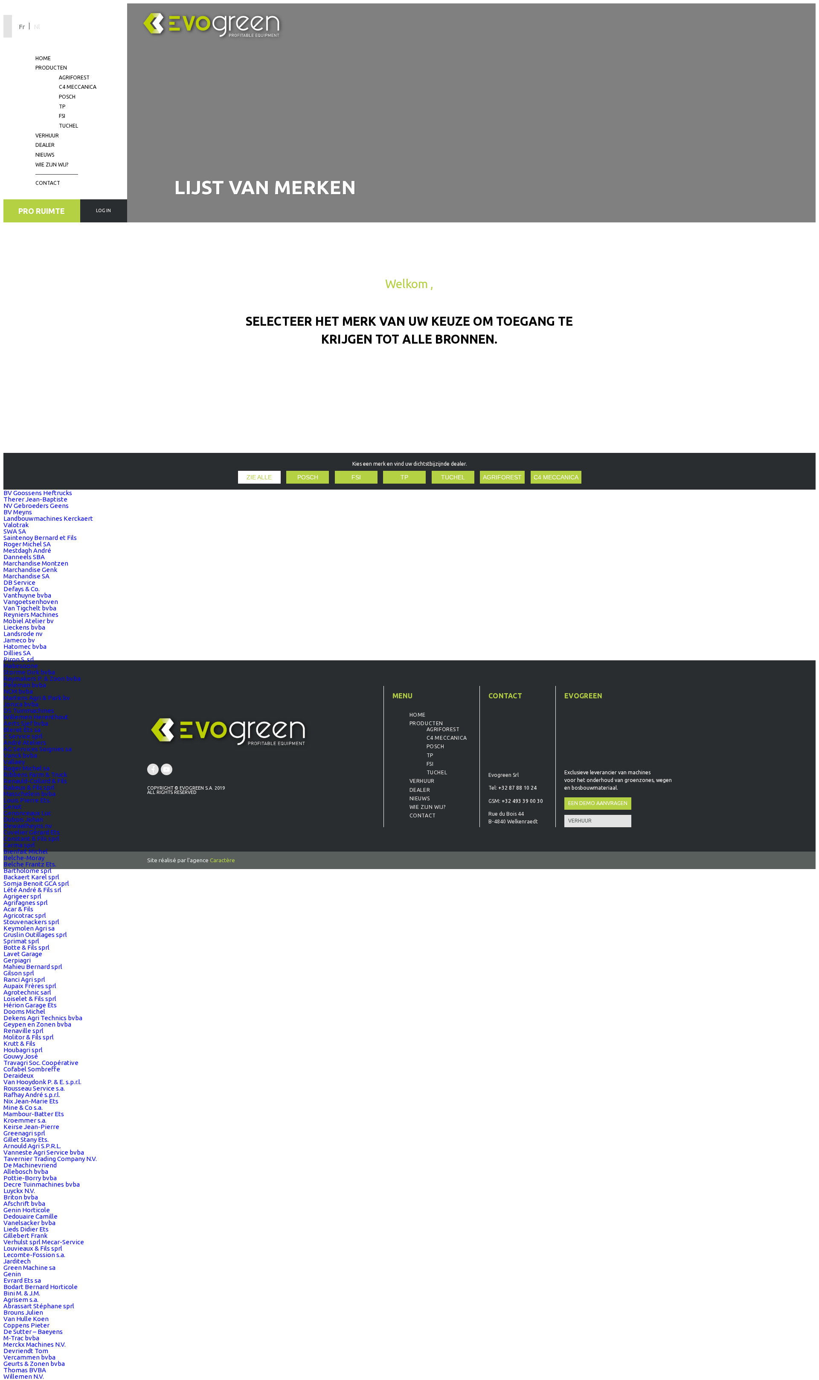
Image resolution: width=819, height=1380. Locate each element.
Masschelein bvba (29, 793)
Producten (51, 67)
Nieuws (44, 155)
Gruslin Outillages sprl (35, 934)
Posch (67, 96)
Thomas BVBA (24, 1370)
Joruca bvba (20, 704)
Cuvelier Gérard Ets (31, 832)
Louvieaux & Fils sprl (32, 1248)
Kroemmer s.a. (24, 1120)
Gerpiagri (17, 960)
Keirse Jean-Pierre (31, 1126)
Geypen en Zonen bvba (37, 1024)
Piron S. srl (18, 659)
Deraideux (18, 1075)
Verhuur (47, 135)
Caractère (222, 860)
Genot (12, 806)
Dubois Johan (23, 819)
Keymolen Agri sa (29, 928)
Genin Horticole (26, 1210)
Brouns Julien (23, 1312)
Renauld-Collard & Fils (35, 781)
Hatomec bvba (24, 646)
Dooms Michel (24, 1011)
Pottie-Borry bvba (30, 1178)
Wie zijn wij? (51, 164)
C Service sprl (23, 736)
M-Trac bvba (21, 1338)
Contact (47, 183)
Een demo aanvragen (597, 803)
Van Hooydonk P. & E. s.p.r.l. (42, 1081)
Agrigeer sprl (22, 896)
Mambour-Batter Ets (33, 1113)
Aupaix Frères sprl (29, 985)
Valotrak (16, 524)
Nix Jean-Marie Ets (30, 1101)
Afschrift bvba (24, 1203)
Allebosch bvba (25, 1171)
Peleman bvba (24, 685)
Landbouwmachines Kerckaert (48, 518)
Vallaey (14, 761)
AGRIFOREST (502, 477)
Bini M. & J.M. (21, 1293)
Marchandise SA (26, 576)
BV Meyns (17, 512)
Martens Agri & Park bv (36, 697)
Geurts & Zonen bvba (34, 1363)
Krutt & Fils (19, 1043)
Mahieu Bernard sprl (32, 966)
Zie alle (259, 477)
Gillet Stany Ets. (26, 1139)
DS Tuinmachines (28, 710)
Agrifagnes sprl (25, 902)
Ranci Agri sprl (24, 979)
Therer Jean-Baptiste (35, 499)
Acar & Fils (18, 909)
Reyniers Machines (30, 614)
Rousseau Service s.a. (34, 1088)
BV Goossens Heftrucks (37, 492)
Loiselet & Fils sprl (29, 998)
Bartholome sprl (27, 870)
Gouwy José (20, 1056)
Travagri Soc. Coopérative (40, 1062)
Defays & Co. (21, 588)
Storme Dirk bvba (29, 672)
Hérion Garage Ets (30, 1005)
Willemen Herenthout (35, 717)
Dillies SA (17, 652)
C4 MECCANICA (556, 477)
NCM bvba (18, 691)
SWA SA (14, 531)
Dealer (45, 145)
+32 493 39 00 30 (522, 801)
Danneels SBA (24, 556)
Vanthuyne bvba (27, 595)
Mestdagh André (27, 550)
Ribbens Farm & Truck (35, 774)
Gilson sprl (18, 973)
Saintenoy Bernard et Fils (40, 537)
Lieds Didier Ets (26, 1229)
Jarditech (17, 1261)
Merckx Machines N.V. (34, 1344)
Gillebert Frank (25, 1235)
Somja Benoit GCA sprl (36, 883)
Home (43, 58)
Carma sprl (19, 845)
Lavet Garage (22, 953)
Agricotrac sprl (24, 915)
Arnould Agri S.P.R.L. (32, 1146)
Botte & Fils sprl (26, 947)
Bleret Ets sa (22, 729)
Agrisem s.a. (20, 1299)
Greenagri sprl (24, 1133)
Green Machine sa (29, 1267)
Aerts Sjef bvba (25, 723)
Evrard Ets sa (22, 1280)
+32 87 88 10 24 (517, 788)
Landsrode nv (23, 633)
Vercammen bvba (29, 1357)
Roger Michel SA (27, 544)
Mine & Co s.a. (23, 1107)
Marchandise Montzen (35, 563)
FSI (62, 116)
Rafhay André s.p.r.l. (31, 1094)
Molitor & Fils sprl (28, 1037)
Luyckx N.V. (19, 1190)
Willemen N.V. (23, 1376)
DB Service (19, 582)
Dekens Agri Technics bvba (42, 1017)
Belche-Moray (23, 857)
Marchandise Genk (30, 569)
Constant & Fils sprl (31, 838)
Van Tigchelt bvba (29, 608)
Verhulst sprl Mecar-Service (43, 1242)
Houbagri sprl (23, 1049)
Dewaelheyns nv (27, 825)
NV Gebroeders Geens (36, 505)
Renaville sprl (23, 1030)
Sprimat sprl (21, 941)
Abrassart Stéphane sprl (38, 1306)
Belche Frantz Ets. (29, 864)
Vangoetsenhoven (30, 601)
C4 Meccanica (77, 87)
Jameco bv (19, 640)
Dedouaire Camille (30, 1216)
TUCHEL (453, 477)
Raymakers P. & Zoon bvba (42, 678)
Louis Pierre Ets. (27, 800)
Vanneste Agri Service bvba (43, 1152)
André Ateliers (24, 742)
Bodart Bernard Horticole (40, 1286)
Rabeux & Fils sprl (29, 787)
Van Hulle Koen (26, 1318)
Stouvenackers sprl (31, 921)
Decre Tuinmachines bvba (41, 1184)
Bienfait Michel (25, 851)
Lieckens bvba (24, 627)
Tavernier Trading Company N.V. (50, 1158)
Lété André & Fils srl (32, 889)
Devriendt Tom (25, 1350)
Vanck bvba (20, 755)
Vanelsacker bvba (29, 1222)
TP (62, 106)
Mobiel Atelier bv (28, 620)
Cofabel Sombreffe (31, 1069)
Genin (12, 1274)
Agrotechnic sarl (27, 992)
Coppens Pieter (26, 1325)
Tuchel (68, 125)
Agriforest (74, 77)
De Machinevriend (30, 1165)
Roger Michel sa (26, 768)
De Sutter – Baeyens (33, 1331)
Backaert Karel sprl (31, 877)
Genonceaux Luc (27, 813)
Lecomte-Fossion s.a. (34, 1254)
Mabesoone (20, 665)
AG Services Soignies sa (37, 749)
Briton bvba (20, 1197)
